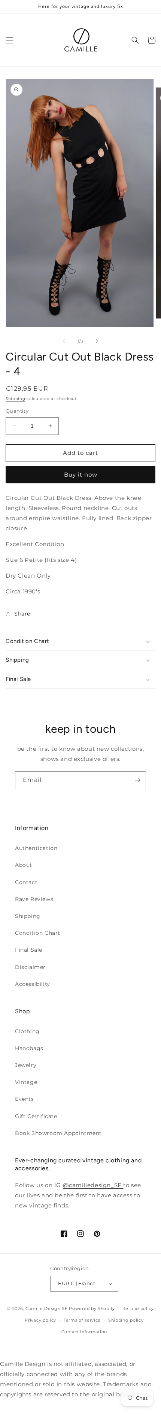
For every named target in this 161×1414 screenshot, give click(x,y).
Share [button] (22, 613)
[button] (9, 40)
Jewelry (25, 1065)
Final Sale (28, 949)
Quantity (17, 411)
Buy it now (80, 474)
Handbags (29, 1048)
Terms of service (82, 1320)
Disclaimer (30, 967)
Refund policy (138, 1308)
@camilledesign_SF (93, 1185)
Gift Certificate (36, 1116)
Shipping (15, 398)
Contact (26, 882)
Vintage (26, 1082)
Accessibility (32, 984)
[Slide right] (97, 341)
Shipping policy (126, 1320)
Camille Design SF (46, 1308)
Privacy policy (40, 1320)
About (23, 865)
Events (24, 1099)
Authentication (36, 848)
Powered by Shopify (92, 1308)
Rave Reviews (34, 899)
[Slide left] (64, 341)
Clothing (27, 1031)
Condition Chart (37, 933)
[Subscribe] (137, 780)
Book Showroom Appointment (58, 1133)
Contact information (84, 1331)
